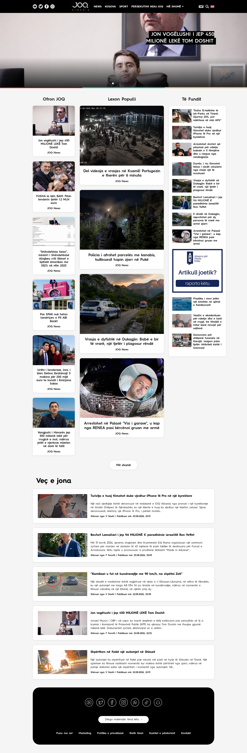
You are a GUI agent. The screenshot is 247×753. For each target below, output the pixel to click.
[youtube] (89, 703)
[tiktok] (146, 703)
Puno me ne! (64, 733)
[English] (212, 6)
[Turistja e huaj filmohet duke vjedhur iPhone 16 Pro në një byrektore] (62, 506)
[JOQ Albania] (80, 7)
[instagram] (123, 703)
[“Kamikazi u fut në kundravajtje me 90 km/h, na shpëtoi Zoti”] (62, 584)
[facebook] (112, 703)
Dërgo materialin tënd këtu (122, 719)
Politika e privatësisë (110, 733)
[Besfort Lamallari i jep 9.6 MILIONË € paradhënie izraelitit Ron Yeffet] (62, 545)
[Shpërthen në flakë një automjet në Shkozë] (62, 662)
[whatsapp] (135, 703)
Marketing (85, 733)
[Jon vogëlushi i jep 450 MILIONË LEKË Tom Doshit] (62, 623)
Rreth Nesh (136, 733)
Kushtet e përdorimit (162, 733)
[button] (110, 83)
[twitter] (100, 703)
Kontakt (186, 733)
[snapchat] (158, 703)
